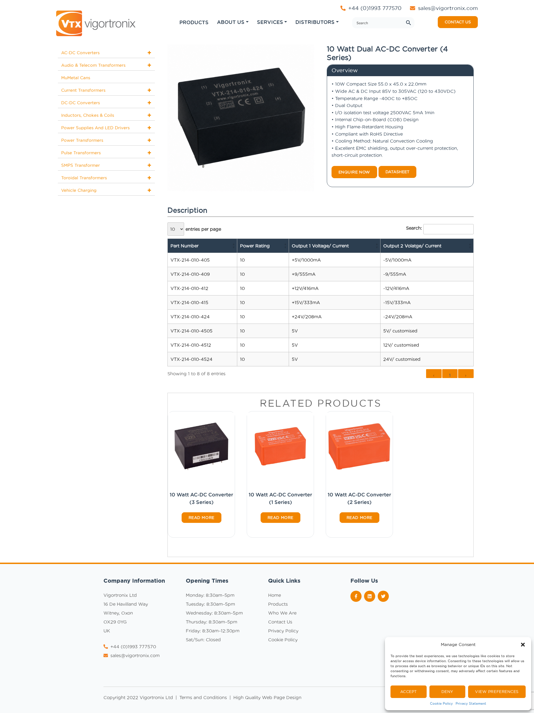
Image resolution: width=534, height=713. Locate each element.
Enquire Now (354, 172)
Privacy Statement (471, 703)
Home (274, 595)
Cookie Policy (441, 703)
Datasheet (397, 172)
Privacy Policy (283, 630)
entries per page (202, 229)
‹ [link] (434, 375)
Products (278, 604)
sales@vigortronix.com (448, 8)
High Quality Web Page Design (267, 697)
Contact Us (280, 621)
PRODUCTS (194, 22)
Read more (201, 517)
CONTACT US (458, 22)
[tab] (187, 211)
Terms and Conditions (203, 697)
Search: (414, 227)
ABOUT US (230, 22)
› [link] (466, 375)
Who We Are (282, 612)
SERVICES (270, 22)
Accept (408, 691)
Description (187, 210)
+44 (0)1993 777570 (374, 8)
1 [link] (450, 375)
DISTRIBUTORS (315, 22)
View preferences (497, 691)
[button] (523, 644)
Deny (447, 691)
